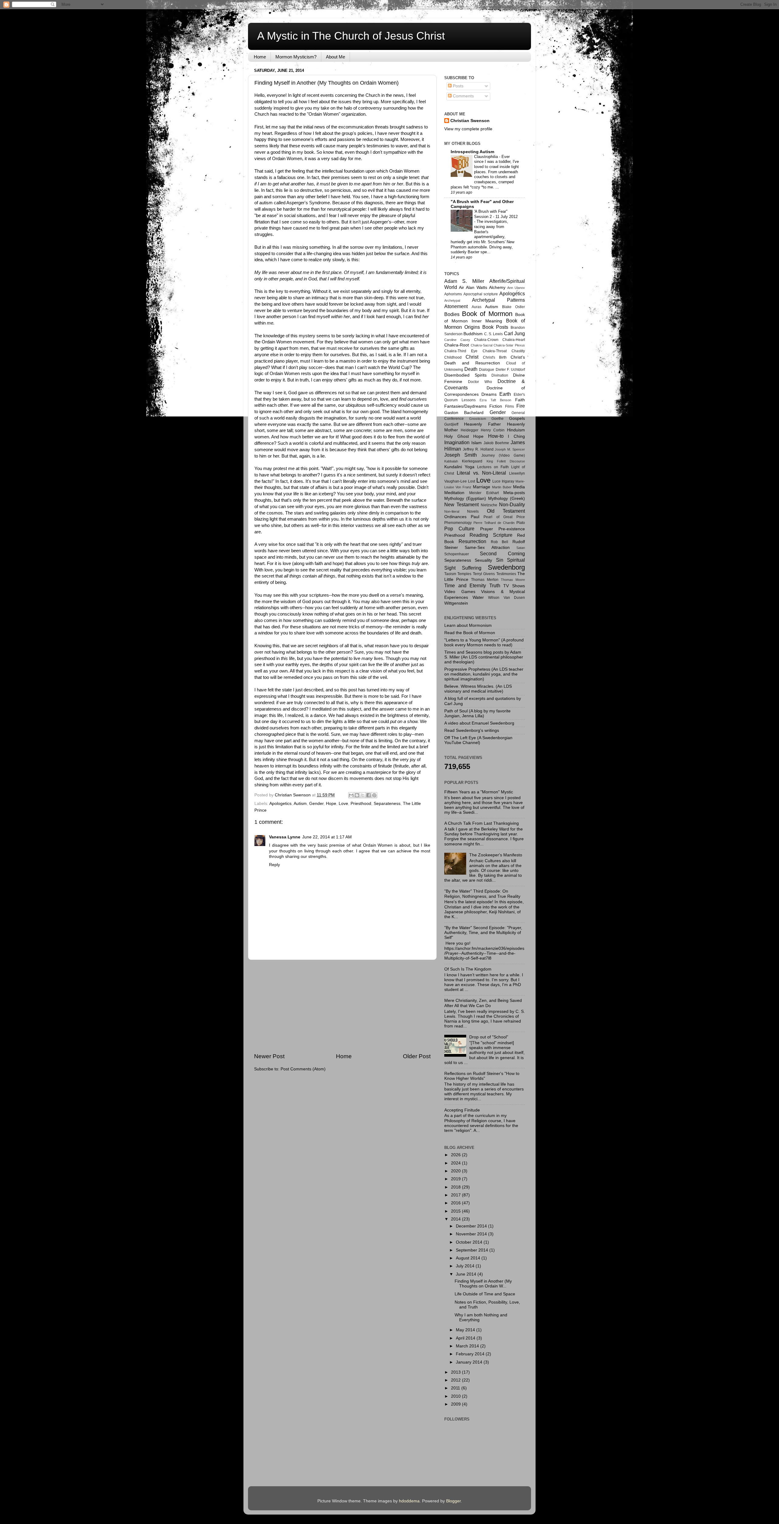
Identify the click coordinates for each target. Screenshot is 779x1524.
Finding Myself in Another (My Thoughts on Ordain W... (483, 1283)
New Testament (461, 504)
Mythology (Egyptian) (465, 498)
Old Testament (506, 511)
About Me (335, 56)
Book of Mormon (487, 314)
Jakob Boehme (496, 443)
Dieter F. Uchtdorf (510, 369)
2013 (456, 1372)
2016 (456, 1203)
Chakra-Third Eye (460, 351)
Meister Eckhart (483, 493)
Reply (274, 864)
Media (519, 487)
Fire (520, 406)
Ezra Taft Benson (495, 400)
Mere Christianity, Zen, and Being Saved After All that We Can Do (483, 1003)
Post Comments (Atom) (303, 1069)
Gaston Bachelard (464, 412)
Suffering (471, 568)
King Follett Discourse (506, 461)
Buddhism (473, 334)
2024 (456, 1163)
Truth (494, 585)
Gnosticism (477, 418)
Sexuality (483, 560)
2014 (456, 1219)
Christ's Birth (495, 357)
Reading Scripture (491, 535)
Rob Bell (499, 542)
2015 (456, 1211)
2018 (456, 1187)
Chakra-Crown (486, 340)
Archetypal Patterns (498, 300)
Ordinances (455, 516)
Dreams (489, 394)
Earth (505, 394)
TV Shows (514, 586)
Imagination (457, 442)
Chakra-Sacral (481, 345)
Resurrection (472, 541)
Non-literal (451, 511)
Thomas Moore (513, 579)
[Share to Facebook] (368, 795)
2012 (456, 1380)
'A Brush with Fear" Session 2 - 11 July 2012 (496, 214)
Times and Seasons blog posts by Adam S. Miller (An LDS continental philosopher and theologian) (483, 657)
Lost (471, 481)
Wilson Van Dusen (506, 597)
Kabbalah (451, 461)
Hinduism (516, 430)
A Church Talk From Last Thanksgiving (481, 823)
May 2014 (466, 1330)
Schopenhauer (456, 554)
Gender (316, 803)
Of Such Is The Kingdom (467, 969)
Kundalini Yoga (459, 467)
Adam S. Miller (464, 281)
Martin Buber (502, 487)
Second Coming (502, 553)
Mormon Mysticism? (295, 56)
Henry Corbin (493, 430)
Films (509, 406)
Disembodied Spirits (465, 375)
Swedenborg (506, 567)
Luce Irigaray (503, 481)
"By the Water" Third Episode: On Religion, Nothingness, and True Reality (482, 893)
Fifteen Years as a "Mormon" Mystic (478, 792)
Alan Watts (476, 287)
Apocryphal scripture (480, 294)
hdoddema (409, 1501)
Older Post (417, 1056)
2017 (456, 1195)
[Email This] (351, 795)
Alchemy (497, 287)
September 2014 (472, 1250)
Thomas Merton (484, 580)
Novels (473, 511)
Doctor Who (480, 382)
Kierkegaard (472, 461)
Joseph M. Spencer (510, 449)
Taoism (450, 574)
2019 (456, 1179)
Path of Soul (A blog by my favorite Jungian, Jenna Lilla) (477, 713)
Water (478, 597)
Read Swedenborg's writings (471, 730)
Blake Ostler (513, 307)
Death (470, 369)
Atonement (456, 306)
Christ (472, 357)
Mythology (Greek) (506, 498)
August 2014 (468, 1258)
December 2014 (472, 1226)
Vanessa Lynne (284, 837)
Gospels (517, 418)
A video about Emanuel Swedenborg (479, 723)
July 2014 (466, 1266)
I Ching (516, 436)
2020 (456, 1171)
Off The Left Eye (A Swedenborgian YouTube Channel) (478, 740)
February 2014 (471, 1354)
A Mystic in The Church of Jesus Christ (351, 36)
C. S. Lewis (493, 334)
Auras (476, 307)
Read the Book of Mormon (469, 632)
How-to (496, 436)
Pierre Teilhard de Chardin (494, 523)
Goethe (497, 418)
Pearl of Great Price (504, 517)
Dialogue (486, 369)
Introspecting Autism (472, 151)
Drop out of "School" (488, 1037)
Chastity (518, 351)
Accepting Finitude (462, 1110)
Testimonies (506, 574)
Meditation (454, 492)
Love (343, 803)
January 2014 (470, 1362)
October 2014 (470, 1242)
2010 (456, 1396)
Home (260, 56)
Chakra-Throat (495, 351)
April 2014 (466, 1338)
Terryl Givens (484, 574)
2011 (456, 1388)
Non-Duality (512, 504)
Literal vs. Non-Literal (481, 473)
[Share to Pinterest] (374, 795)
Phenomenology (458, 523)
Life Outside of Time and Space (485, 1294)
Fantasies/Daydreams (465, 406)
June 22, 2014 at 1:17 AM (327, 837)
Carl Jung (514, 333)
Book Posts (495, 327)
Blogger (453, 1501)
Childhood (453, 357)
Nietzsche (489, 505)
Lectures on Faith (493, 467)
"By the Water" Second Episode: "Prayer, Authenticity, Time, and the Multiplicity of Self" (483, 932)
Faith (520, 400)
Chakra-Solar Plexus (509, 345)
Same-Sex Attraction (487, 547)
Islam (476, 443)
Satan (520, 548)
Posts (457, 86)
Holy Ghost (456, 436)
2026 (456, 1155)
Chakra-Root (456, 345)
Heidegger (469, 430)
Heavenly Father (482, 424)
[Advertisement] (342, 1006)
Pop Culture (459, 528)
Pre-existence (511, 529)
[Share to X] (363, 795)
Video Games (459, 591)
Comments (463, 96)
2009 (456, 1404)
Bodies (451, 314)
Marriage (481, 487)
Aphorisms (453, 294)
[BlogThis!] (357, 795)
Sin (499, 560)
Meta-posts (514, 492)
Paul (475, 516)
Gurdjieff (451, 424)
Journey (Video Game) (503, 455)
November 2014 (472, 1234)
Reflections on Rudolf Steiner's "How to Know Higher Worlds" (481, 1076)
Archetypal (452, 300)
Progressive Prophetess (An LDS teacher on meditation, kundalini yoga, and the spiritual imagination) (483, 674)
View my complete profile (468, 129)
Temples (464, 574)
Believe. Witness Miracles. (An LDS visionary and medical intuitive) (478, 689)
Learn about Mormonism (468, 625)
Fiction (495, 406)
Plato (520, 523)
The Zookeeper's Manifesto (495, 855)
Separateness (387, 803)
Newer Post (269, 1056)
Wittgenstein (456, 603)
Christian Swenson (470, 120)
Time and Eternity (465, 585)
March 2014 (468, 1346)
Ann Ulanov (516, 288)
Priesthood (361, 803)
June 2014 (466, 1274)
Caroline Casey (457, 340)
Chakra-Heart (513, 340)
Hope (331, 803)
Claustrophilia (486, 156)
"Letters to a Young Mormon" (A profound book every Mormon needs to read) (484, 642)
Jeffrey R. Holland (478, 449)
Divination (499, 375)
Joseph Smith (460, 455)
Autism (300, 803)
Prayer (486, 529)
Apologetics (280, 803)
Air (461, 287)
